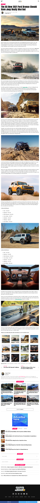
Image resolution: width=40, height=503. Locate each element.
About (6, 496)
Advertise (16, 496)
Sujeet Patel (7, 13)
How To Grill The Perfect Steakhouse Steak (14, 473)
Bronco (16, 363)
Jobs (13, 496)
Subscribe (21, 496)
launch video (25, 87)
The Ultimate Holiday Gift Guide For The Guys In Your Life (15, 471)
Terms (29, 496)
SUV (27, 363)
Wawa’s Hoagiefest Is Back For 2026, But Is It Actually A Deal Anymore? (20, 467)
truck (30, 363)
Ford (19, 363)
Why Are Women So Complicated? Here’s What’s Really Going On (15, 475)
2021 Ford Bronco (11, 363)
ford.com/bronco (18, 299)
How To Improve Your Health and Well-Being (17, 469)
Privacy (25, 496)
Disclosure (33, 496)
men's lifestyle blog (22, 376)
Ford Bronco (23, 363)
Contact (9, 496)
